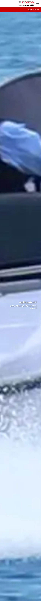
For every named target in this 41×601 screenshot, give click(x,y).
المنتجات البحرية (32, 9)
